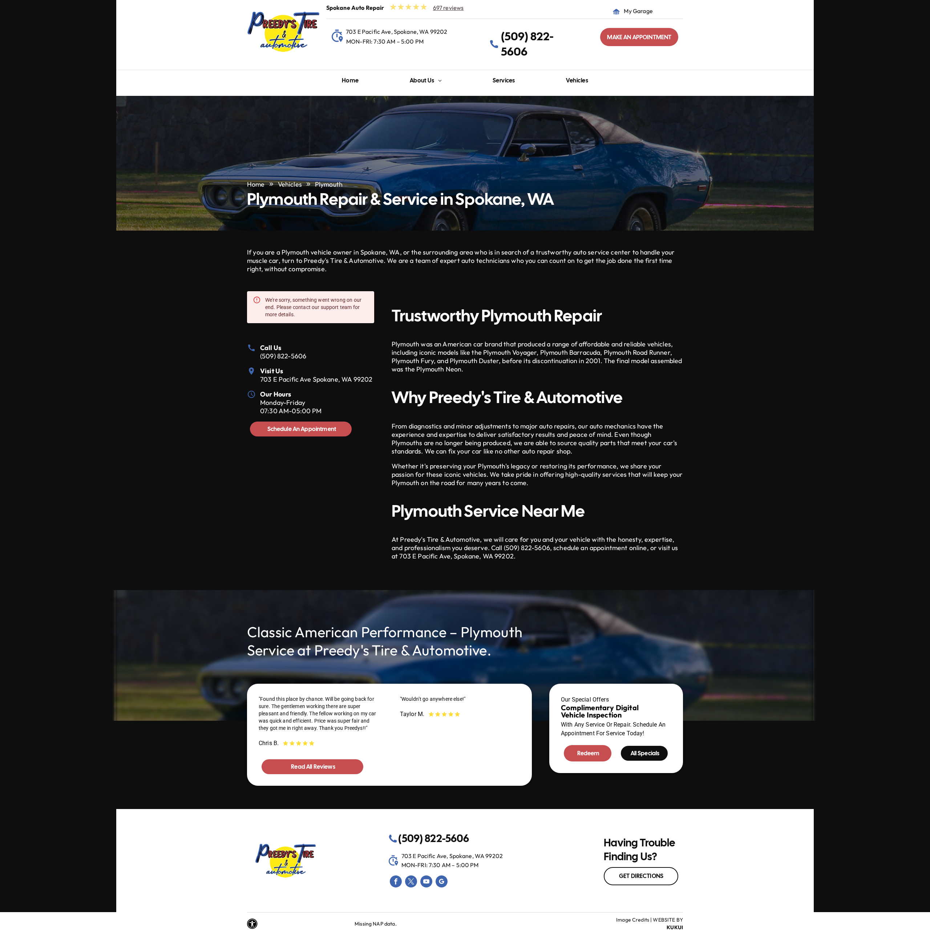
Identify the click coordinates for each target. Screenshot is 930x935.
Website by (668, 919)
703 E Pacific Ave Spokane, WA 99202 (316, 379)
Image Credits (632, 919)
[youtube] (426, 882)
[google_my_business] (442, 882)
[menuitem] (350, 82)
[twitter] (411, 882)
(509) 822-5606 (283, 356)
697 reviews (448, 7)
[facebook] (396, 882)
